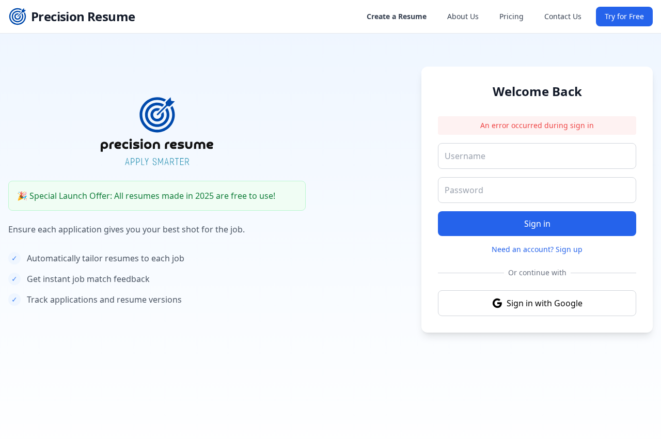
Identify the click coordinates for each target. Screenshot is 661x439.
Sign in (537, 223)
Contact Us (562, 16)
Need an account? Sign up (537, 249)
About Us (463, 16)
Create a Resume (397, 16)
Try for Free (624, 16)
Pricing (511, 16)
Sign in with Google (545, 303)
